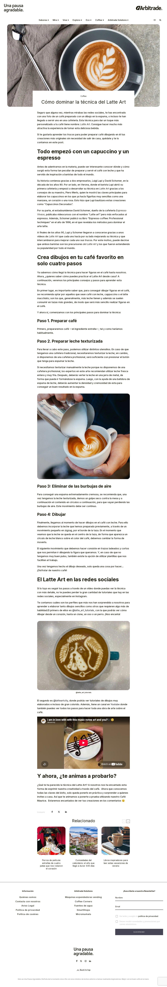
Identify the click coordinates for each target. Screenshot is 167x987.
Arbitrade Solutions (118, 20)
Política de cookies (27, 914)
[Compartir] (52, 812)
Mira (56, 20)
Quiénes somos (27, 897)
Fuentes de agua (83, 905)
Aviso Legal (27, 905)
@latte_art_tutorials (83, 610)
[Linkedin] (90, 961)
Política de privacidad (28, 910)
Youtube (115, 704)
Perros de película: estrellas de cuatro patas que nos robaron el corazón (51, 864)
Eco (88, 20)
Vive (66, 20)
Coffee (99, 20)
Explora (77, 20)
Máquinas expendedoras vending (83, 897)
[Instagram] (85, 961)
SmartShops (83, 910)
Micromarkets (83, 914)
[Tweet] (59, 812)
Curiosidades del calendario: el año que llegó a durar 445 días (83, 863)
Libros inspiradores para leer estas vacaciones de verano (116, 863)
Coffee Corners (83, 901)
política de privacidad (148, 916)
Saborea (44, 20)
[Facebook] (77, 961)
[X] (81, 961)
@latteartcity (60, 700)
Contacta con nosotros (27, 901)
